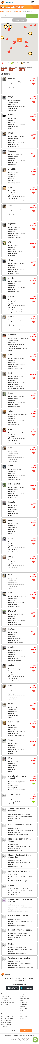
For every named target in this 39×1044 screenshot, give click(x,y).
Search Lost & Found (7, 1016)
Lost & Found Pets (9, 11)
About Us (12, 978)
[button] (8, 51)
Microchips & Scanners (7, 1002)
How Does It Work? (6, 1020)
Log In (13, 1030)
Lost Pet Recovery (6, 998)
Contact (18, 978)
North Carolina (19, 11)
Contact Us (9, 2)
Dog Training (4, 1004)
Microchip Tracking (6, 1022)
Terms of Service (28, 978)
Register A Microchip (7, 1018)
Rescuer (22, 1006)
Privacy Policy (19, 980)
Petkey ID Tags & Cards (7, 1000)
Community (23, 1004)
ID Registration (5, 996)
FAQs (21, 1000)
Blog (21, 1010)
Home (1, 11)
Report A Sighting (6, 1024)
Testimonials (4, 1026)
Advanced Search (20, 20)
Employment (24, 1008)
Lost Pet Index (24, 1016)
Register (26, 1030)
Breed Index (23, 1018)
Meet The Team (24, 998)
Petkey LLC (10, 1035)
